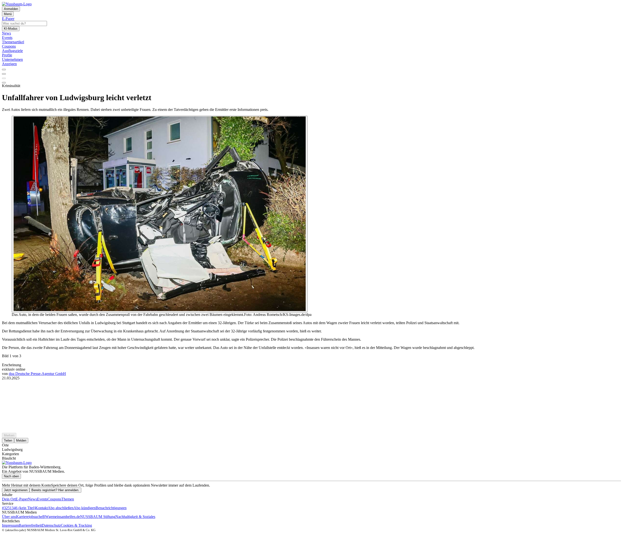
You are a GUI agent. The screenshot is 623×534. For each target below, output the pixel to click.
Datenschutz (51, 525)
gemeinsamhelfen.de (64, 517)
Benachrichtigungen (111, 508)
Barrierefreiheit (30, 525)
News (32, 499)
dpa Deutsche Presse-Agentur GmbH (37, 374)
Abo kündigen (84, 508)
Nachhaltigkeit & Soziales (135, 517)
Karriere (22, 517)
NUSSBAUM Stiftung (97, 517)
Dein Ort (9, 499)
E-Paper (22, 499)
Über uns (9, 517)
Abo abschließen (60, 508)
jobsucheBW (39, 517)
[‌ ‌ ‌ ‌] (311, 389)
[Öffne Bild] (160, 214)
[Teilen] (4, 74)
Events (42, 499)
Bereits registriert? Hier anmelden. (55, 490)
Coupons (54, 499)
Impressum (10, 525)
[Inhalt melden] (4, 82)
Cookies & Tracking (76, 525)
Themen (67, 499)
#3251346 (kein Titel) (18, 508)
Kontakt (41, 508)
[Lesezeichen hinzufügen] (4, 78)
